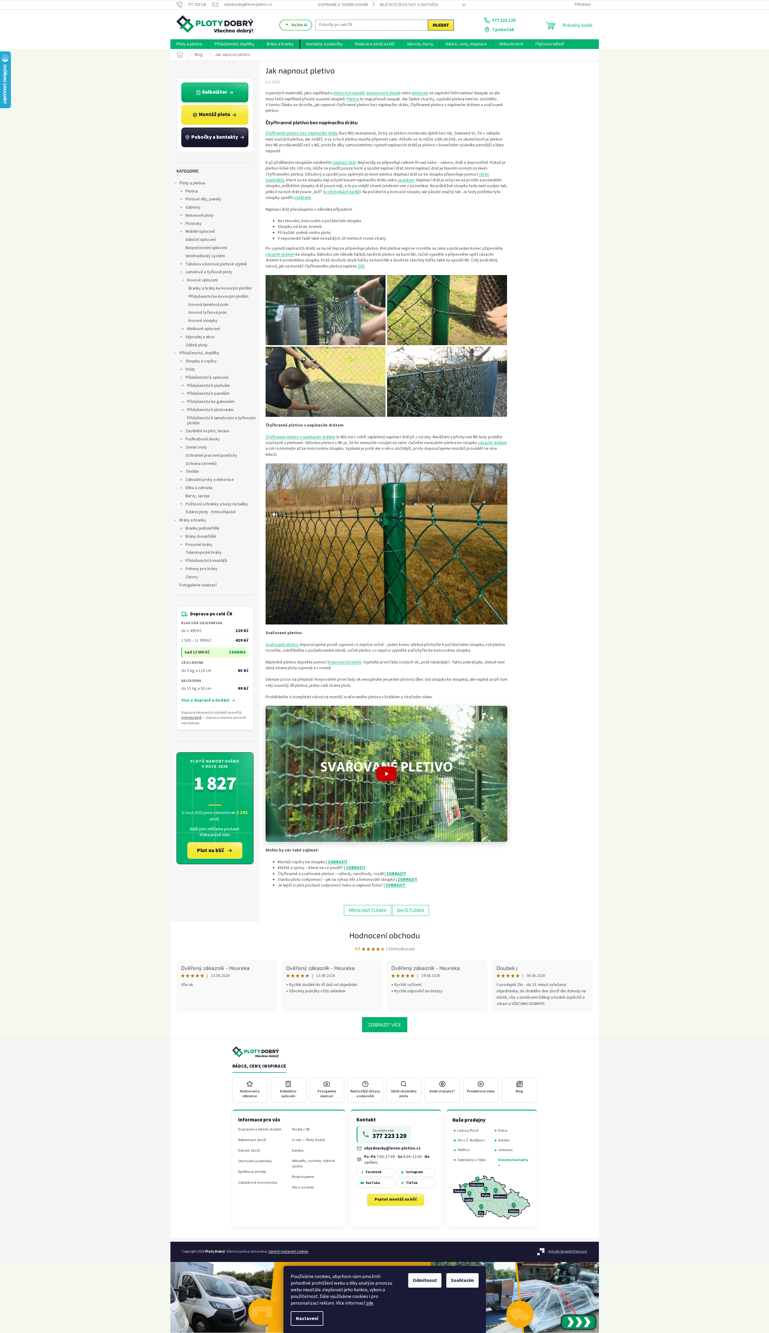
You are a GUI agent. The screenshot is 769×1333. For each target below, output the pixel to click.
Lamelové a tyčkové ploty (209, 272)
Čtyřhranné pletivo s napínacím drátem (300, 437)
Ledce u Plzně (467, 1130)
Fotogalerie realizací (198, 585)
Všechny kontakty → (513, 1162)
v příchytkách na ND (342, 192)
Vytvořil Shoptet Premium (567, 1251)
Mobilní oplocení (200, 232)
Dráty (190, 369)
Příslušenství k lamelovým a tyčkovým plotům (221, 420)
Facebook (374, 1172)
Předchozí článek (367, 910)
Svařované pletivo (282, 645)
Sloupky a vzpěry (201, 361)
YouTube (373, 1182)
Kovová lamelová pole (208, 305)
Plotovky (194, 224)
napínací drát (344, 163)
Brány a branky (192, 520)
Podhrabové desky (203, 439)
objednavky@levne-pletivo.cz (392, 1148)
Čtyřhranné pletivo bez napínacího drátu (302, 133)
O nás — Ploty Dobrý (308, 1140)
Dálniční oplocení (201, 240)
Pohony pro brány (202, 569)
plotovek (420, 93)
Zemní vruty (196, 447)
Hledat (441, 25)
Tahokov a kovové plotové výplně (216, 264)
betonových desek (384, 93)
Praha (502, 1130)
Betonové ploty (200, 215)
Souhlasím (462, 1280)
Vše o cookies (303, 1187)
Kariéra (297, 1150)
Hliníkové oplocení (203, 329)
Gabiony (193, 207)
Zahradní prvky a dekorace (210, 480)
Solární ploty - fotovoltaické (211, 512)
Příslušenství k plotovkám (210, 410)
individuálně (191, 717)
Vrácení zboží (249, 1150)
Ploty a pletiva (192, 183)
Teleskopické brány (203, 553)
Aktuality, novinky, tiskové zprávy (313, 1163)
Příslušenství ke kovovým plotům (218, 297)
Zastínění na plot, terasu (207, 431)
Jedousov (505, 1150)
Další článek (410, 910)
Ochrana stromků (201, 464)
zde (369, 1303)
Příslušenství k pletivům (208, 386)
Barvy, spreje (198, 496)
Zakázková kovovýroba (257, 1182)
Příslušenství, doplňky (199, 353)
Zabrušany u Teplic (471, 1160)
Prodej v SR (301, 1129)
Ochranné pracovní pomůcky (211, 455)
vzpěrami (302, 198)
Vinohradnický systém (205, 256)
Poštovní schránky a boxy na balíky (217, 504)
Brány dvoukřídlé (201, 537)
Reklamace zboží (252, 1140)
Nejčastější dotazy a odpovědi (409, 5)
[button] (386, 774)
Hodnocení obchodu (384, 935)
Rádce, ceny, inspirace (259, 1066)
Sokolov (504, 1140)
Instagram (414, 1172)
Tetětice (463, 1150)
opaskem (406, 180)
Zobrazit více (384, 1024)
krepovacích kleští (344, 662)
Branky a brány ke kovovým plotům (220, 288)
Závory (192, 577)
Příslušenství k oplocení (207, 378)
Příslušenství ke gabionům (210, 402)
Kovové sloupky (203, 321)
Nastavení (307, 1318)
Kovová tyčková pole (208, 313)
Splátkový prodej (252, 1171)
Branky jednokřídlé (202, 528)
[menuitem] (189, 44)
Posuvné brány (199, 545)
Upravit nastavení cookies (288, 1251)
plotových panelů (348, 93)
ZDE (361, 266)
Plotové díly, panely (203, 199)
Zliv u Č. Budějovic (471, 1140)
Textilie (192, 472)
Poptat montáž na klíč (396, 1199)
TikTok (412, 1182)
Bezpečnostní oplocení (206, 248)
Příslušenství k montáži (206, 561)
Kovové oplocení (202, 280)
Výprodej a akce (200, 337)
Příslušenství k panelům (208, 394)
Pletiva (192, 191)
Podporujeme (303, 1176)
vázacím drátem (280, 254)
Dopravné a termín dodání (343, 5)
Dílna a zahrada (199, 488)
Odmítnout (425, 1280)
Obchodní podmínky (255, 1161)
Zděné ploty (197, 345)
